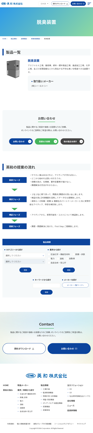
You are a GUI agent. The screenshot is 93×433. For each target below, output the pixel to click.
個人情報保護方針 (24, 424)
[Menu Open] (89, 3)
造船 (62, 258)
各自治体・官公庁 (58, 262)
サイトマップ (81, 424)
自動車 (72, 258)
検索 (25, 270)
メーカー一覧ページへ (75, 285)
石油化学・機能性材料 (60, 254)
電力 (52, 258)
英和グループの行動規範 (42, 424)
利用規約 (10, 424)
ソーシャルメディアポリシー (64, 424)
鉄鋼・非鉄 (80, 254)
